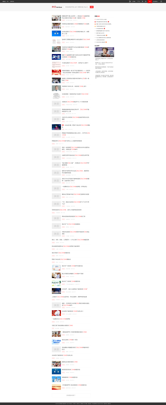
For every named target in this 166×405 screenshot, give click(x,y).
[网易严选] (138, 1)
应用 (7, 1)
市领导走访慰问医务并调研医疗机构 (75, 24)
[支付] (142, 1)
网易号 (63, 20)
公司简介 (74, 403)
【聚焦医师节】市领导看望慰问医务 (74, 332)
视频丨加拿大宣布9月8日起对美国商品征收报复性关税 (104, 24)
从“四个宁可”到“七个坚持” (101, 19)
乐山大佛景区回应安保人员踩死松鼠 (103, 37)
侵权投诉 (109, 403)
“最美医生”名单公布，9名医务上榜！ (74, 86)
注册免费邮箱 (155, 1)
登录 (150, 1)
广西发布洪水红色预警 (100, 35)
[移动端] (130, 1)
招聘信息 (82, 403)
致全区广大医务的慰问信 (71, 281)
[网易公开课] (134, 1)
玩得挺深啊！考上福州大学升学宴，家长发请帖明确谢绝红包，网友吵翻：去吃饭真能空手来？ (104, 77)
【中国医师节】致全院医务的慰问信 (74, 385)
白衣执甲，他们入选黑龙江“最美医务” (74, 289)
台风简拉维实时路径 (100, 39)
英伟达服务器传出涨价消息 (101, 21)
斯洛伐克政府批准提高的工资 (73, 216)
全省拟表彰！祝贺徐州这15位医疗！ (75, 94)
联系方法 (78, 403)
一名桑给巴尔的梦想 (61, 319)
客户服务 (85, 403)
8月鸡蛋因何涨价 (99, 28)
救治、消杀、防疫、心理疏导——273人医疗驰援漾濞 (70, 240)
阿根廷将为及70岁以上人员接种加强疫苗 (67, 141)
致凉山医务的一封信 (69, 340)
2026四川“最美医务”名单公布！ (73, 311)
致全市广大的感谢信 (71, 224)
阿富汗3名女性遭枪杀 (61, 259)
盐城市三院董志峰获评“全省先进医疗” (76, 39)
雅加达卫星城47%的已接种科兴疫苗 (75, 194)
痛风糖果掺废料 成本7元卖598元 (103, 30)
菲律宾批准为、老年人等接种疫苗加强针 (67, 210)
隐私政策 (89, 403)
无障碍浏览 (12, 1)
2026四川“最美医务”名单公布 (62, 355)
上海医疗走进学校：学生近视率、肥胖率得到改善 (69, 297)
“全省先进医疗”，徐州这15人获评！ (75, 63)
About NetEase (69, 403)
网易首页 (4, 1)
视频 (63, 129)
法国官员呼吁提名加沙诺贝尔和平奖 (75, 155)
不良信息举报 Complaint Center (97, 403)
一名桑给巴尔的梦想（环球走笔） (75, 186)
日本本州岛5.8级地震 (100, 42)
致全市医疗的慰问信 (61, 253)
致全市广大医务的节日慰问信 (72, 266)
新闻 (63, 26)
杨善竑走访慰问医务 (69, 362)
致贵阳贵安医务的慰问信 (71, 369)
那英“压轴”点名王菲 (100, 33)
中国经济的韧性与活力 (100, 26)
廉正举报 (105, 403)
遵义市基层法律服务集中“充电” (73, 273)
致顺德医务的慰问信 (69, 377)
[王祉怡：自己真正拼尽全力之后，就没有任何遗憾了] (104, 52)
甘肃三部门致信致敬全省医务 (62, 325)
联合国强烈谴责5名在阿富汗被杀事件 (66, 246)
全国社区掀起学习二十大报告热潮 (75, 102)
